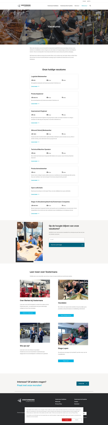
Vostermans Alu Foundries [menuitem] (66, 5)
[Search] (90, 6)
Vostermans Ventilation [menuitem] (53, 5)
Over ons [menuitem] (77, 5)
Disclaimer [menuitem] (76, 404)
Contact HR (81, 383)
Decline (76, 419)
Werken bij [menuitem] (84, 5)
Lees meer (34, 86)
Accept (66, 419)
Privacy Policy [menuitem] (58, 404)
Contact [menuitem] (84, 1)
